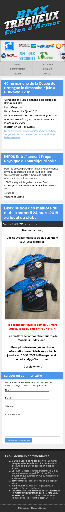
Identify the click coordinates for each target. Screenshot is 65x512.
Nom (8, 389)
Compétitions (17, 69)
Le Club (47, 69)
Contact (47, 74)
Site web (9, 406)
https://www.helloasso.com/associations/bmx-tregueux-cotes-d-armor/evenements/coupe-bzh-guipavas (30, 134)
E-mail (9, 398)
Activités (47, 64)
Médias (18, 74)
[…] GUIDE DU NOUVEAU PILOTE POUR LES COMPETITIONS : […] (33, 496)
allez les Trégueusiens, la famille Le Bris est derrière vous (32, 486)
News (17, 64)
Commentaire (13, 414)
